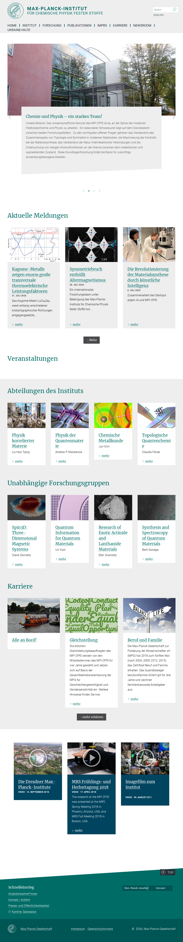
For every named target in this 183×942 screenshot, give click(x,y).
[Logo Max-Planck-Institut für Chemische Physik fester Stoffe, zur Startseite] (75, 11)
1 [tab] (83, 191)
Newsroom (142, 25)
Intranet (160, 888)
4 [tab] (99, 191)
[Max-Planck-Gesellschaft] (14, 929)
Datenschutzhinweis (100, 929)
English (159, 15)
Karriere (120, 25)
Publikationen (79, 25)
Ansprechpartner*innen (22, 893)
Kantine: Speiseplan (24, 911)
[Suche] (174, 9)
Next (172, 119)
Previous (10, 119)
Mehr (93, 340)
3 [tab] (94, 191)
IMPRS (102, 25)
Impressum (78, 929)
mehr (19, 324)
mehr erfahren (93, 717)
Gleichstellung (84, 640)
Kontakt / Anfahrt (19, 900)
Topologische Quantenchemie (156, 441)
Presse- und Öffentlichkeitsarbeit (28, 905)
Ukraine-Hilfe (19, 30)
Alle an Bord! (24, 640)
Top (170, 872)
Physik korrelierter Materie (23, 441)
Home (12, 25)
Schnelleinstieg (21, 887)
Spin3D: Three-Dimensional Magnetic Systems (24, 538)
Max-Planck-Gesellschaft (135, 888)
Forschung (52, 25)
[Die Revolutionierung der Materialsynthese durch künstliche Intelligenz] (149, 244)
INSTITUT (30, 25)
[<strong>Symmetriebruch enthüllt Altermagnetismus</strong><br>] (91, 244)
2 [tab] (89, 191)
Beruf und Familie (145, 640)
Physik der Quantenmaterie (69, 441)
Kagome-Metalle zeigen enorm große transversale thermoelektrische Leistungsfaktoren (31, 280)
